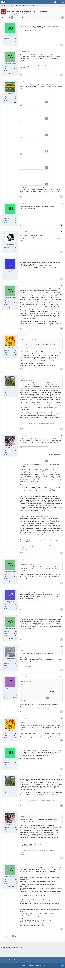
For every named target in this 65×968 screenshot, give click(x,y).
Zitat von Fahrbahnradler (30, 340)
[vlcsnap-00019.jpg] (34, 177)
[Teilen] (62, 17)
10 (14, 17)
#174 (61, 646)
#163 (61, 81)
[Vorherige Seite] (2, 17)
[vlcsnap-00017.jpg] (34, 145)
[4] (41, 532)
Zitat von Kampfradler (29, 564)
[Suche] (55, 2)
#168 (61, 335)
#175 (61, 676)
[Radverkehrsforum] (3, 2)
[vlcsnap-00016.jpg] (34, 128)
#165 (61, 232)
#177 (61, 747)
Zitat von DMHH (27, 380)
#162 (61, 51)
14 (19, 17)
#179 (61, 812)
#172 (61, 589)
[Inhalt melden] (61, 45)
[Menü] (63, 2)
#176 (61, 718)
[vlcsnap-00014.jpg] (34, 96)
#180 (61, 864)
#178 (61, 776)
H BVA (48, 502)
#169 (61, 375)
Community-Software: (32, 965)
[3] (31, 528)
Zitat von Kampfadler (29, 817)
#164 (61, 203)
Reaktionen (6, 38)
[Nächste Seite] (22, 17)
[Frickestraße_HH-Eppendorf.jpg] (34, 454)
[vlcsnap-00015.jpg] (34, 112)
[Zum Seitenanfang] (62, 965)
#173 (61, 616)
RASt (25, 481)
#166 (61, 258)
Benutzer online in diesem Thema (12, 948)
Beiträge (6, 42)
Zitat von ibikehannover (29, 723)
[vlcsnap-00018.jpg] (34, 161)
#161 (61, 23)
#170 (61, 435)
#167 (61, 285)
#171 (61, 559)
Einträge (5, 43)
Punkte (5, 40)
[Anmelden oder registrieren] (59, 2)
